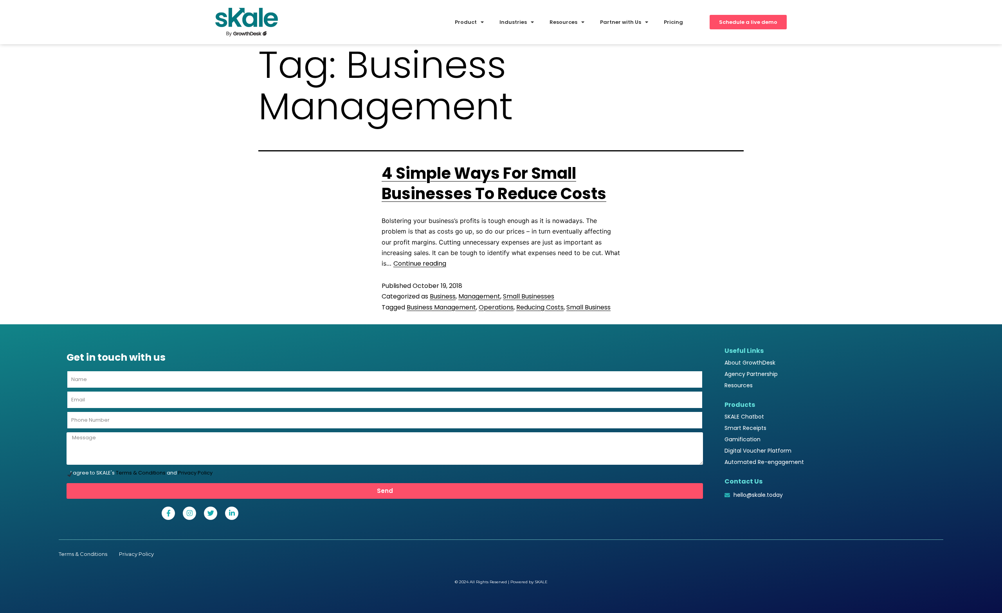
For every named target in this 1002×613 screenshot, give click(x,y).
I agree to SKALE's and (141, 472)
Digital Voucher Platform (757, 451)
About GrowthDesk (749, 363)
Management (479, 296)
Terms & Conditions (141, 472)
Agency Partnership (751, 374)
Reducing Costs (540, 307)
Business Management (441, 307)
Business (443, 296)
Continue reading (419, 263)
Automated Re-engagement (764, 462)
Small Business (588, 307)
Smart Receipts (745, 428)
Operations (496, 307)
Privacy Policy (195, 472)
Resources (738, 385)
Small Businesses (528, 296)
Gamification (742, 439)
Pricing (673, 22)
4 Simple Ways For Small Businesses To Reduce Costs (494, 183)
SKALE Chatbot (744, 417)
